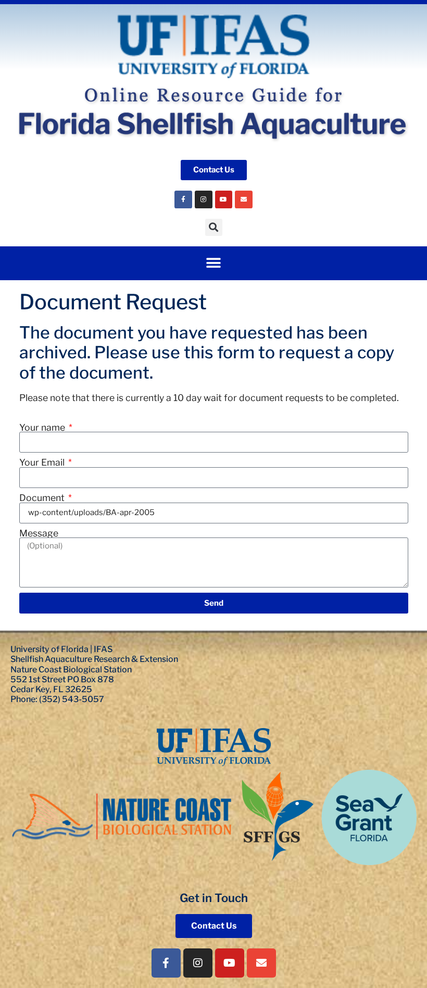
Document (43, 498)
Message (38, 533)
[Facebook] (183, 199)
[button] (213, 227)
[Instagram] (203, 199)
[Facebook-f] (166, 963)
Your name (43, 427)
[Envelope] (244, 199)
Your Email (43, 462)
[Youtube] (224, 199)
